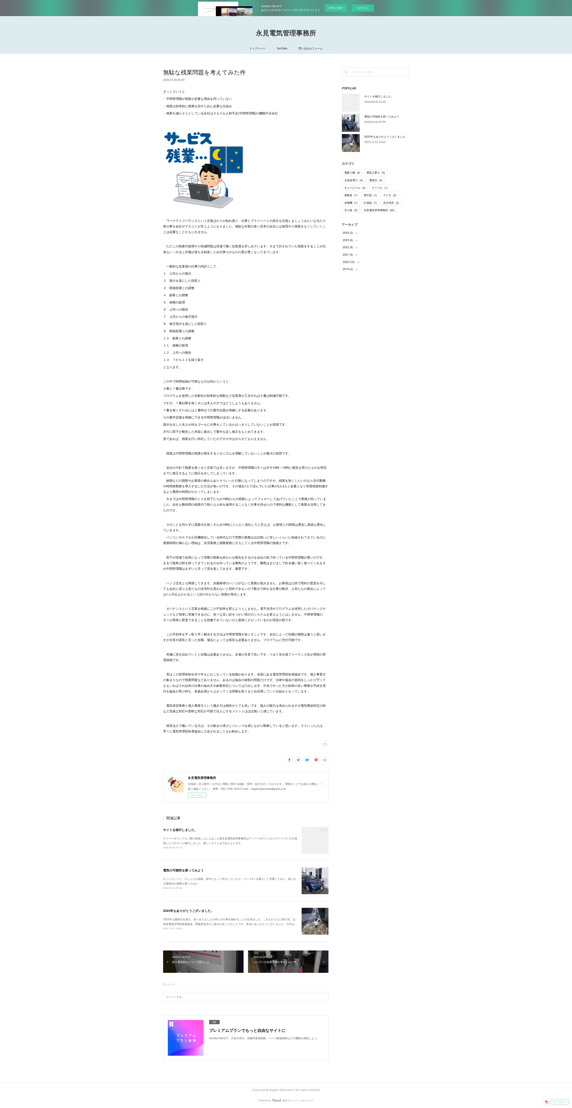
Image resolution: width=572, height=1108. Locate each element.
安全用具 (391, 202)
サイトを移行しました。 (180, 829)
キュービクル (355, 187)
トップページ (257, 48)
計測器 (370, 202)
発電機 (351, 202)
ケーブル (380, 187)
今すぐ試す (336, 8)
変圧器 (370, 195)
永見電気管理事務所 (286, 32)
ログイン (363, 8)
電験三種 (352, 172)
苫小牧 (351, 210)
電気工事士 (375, 172)
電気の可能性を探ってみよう (183, 870)
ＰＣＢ (389, 195)
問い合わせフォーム (311, 48)
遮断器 (351, 195)
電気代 (375, 180)
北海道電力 (353, 180)
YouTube (282, 48)
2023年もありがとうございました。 (188, 910)
